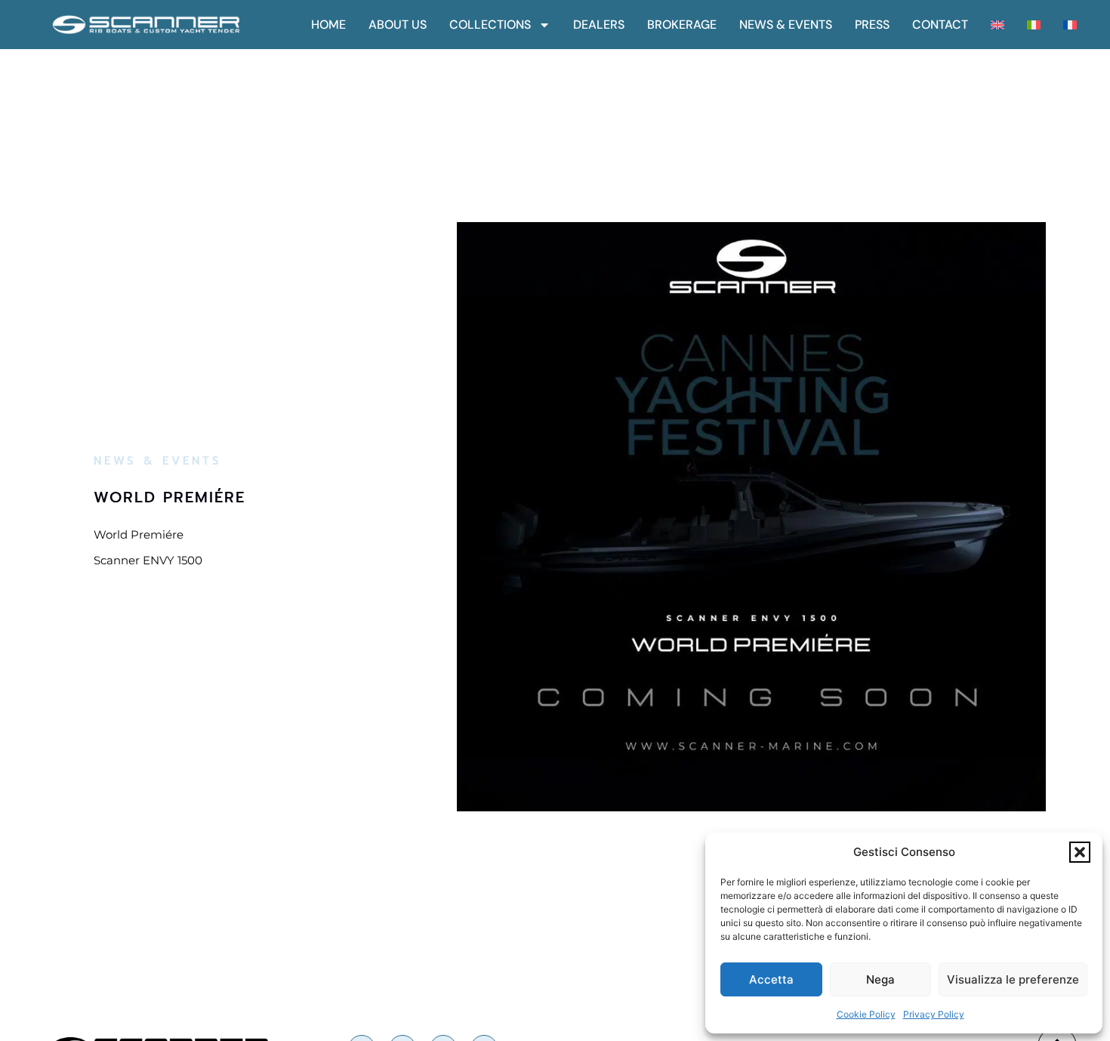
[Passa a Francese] (1070, 24)
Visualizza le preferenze (1013, 979)
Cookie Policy (866, 1014)
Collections (490, 24)
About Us (397, 24)
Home (328, 24)
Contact (940, 24)
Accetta (771, 979)
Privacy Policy (933, 1014)
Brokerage (682, 24)
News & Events (785, 24)
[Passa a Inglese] (997, 24)
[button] (1079, 852)
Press (872, 24)
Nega (880, 979)
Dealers (598, 24)
